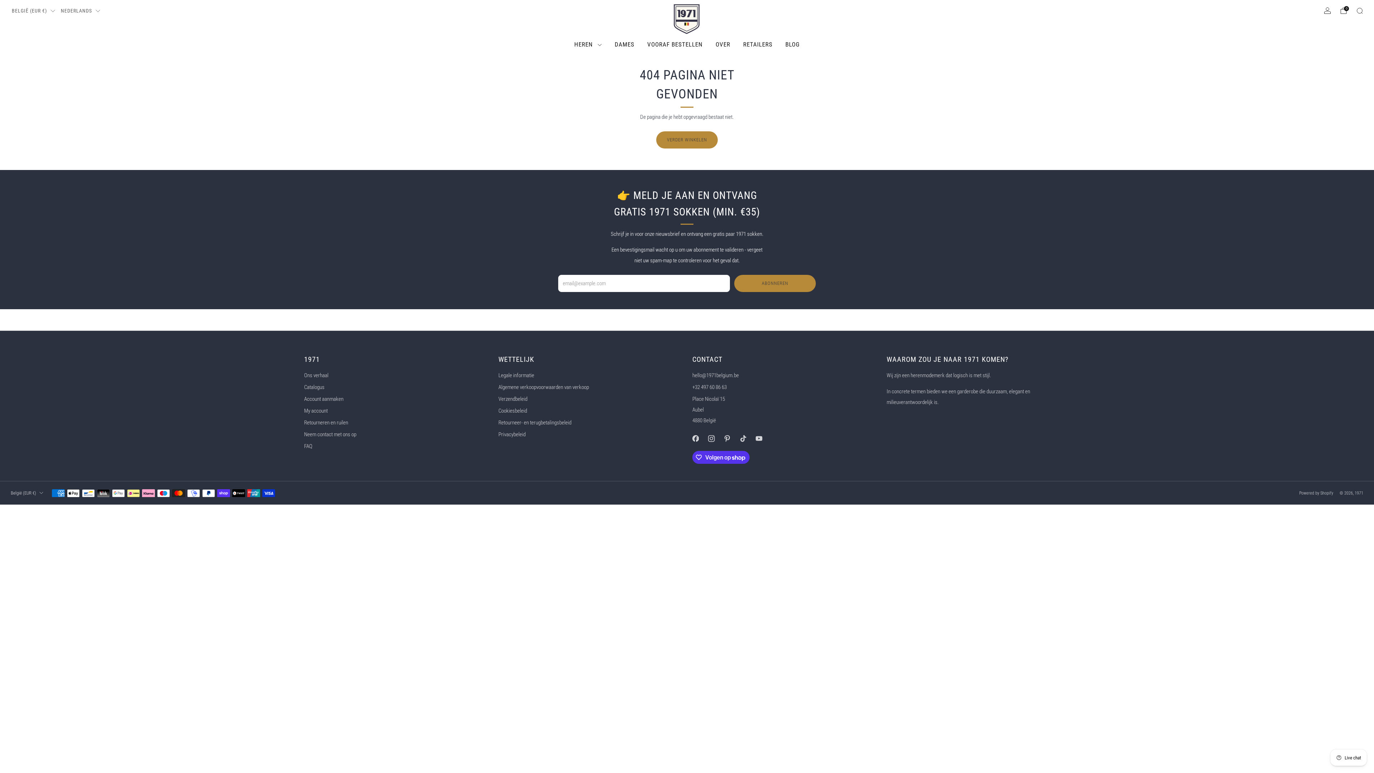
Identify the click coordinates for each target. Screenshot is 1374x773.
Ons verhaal (316, 375)
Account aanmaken (324, 399)
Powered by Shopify (1316, 493)
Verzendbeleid (512, 399)
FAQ (308, 446)
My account (316, 411)
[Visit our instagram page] (711, 438)
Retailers (758, 44)
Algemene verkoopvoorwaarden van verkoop (543, 387)
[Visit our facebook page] (695, 438)
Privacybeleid (512, 434)
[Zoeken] (1359, 10)
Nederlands (76, 11)
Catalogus (314, 387)
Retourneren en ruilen (326, 422)
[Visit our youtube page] (759, 438)
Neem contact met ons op (330, 434)
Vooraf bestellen (675, 44)
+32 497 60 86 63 (709, 387)
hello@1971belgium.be (715, 375)
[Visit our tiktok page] (743, 438)
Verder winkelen (687, 139)
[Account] (1327, 10)
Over (723, 44)
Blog (792, 44)
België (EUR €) (29, 11)
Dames (624, 44)
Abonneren (775, 283)
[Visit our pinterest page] (727, 438)
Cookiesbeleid (512, 411)
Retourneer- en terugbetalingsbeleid (534, 422)
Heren (583, 44)
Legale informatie (516, 375)
